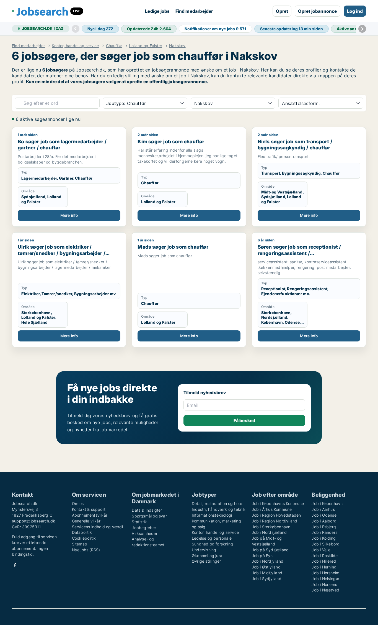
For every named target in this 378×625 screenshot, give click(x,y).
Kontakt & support (88, 509)
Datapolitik (82, 532)
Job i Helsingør (325, 578)
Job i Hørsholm (325, 572)
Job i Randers (324, 532)
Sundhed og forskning (212, 544)
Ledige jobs (157, 11)
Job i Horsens (324, 584)
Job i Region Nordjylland (274, 521)
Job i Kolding (324, 538)
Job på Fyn (262, 555)
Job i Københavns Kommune (278, 503)
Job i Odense (324, 515)
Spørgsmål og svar (149, 516)
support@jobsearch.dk (33, 521)
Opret (282, 11)
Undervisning (204, 549)
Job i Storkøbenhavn (271, 526)
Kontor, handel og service (75, 46)
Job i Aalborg (324, 521)
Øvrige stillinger (206, 561)
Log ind (355, 11)
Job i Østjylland (266, 567)
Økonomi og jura (207, 555)
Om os (78, 503)
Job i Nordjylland (267, 561)
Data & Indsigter (147, 510)
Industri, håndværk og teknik (219, 509)
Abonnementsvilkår (89, 515)
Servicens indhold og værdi (97, 526)
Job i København (327, 503)
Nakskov (177, 46)
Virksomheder (144, 533)
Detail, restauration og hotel (217, 503)
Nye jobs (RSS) (86, 549)
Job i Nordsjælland (269, 532)
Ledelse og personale (212, 538)
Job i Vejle (321, 549)
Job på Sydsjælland (270, 549)
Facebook (15, 565)
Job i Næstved (325, 590)
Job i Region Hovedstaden (276, 515)
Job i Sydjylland (266, 578)
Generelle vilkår (86, 521)
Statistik (139, 521)
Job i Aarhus (323, 509)
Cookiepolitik (84, 538)
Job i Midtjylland (267, 572)
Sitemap (79, 544)
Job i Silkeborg (326, 544)
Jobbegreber (144, 527)
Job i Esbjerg (324, 526)
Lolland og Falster (145, 46)
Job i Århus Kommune (272, 509)
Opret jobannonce (317, 11)
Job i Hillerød (324, 561)
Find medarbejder (194, 11)
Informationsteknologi (212, 515)
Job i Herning (324, 567)
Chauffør (114, 46)
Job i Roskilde (325, 555)
